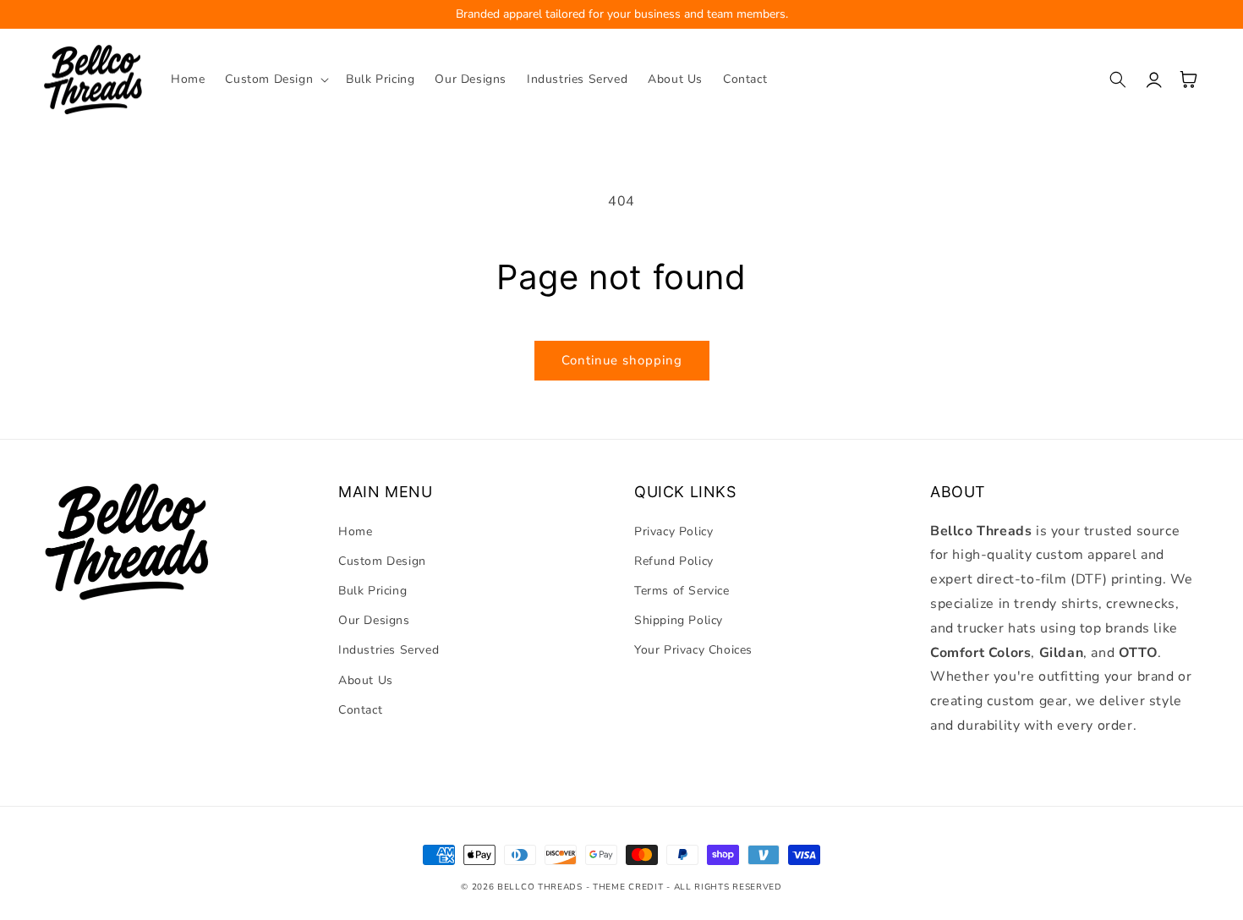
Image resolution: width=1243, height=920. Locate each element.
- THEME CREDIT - (630, 887)
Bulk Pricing (372, 591)
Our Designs (374, 620)
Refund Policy (674, 561)
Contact (360, 710)
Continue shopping (621, 360)
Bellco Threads (540, 887)
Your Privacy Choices (693, 650)
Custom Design (382, 561)
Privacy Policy (673, 531)
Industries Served (388, 650)
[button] (275, 79)
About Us (365, 680)
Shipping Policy (678, 620)
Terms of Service (682, 591)
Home (355, 531)
